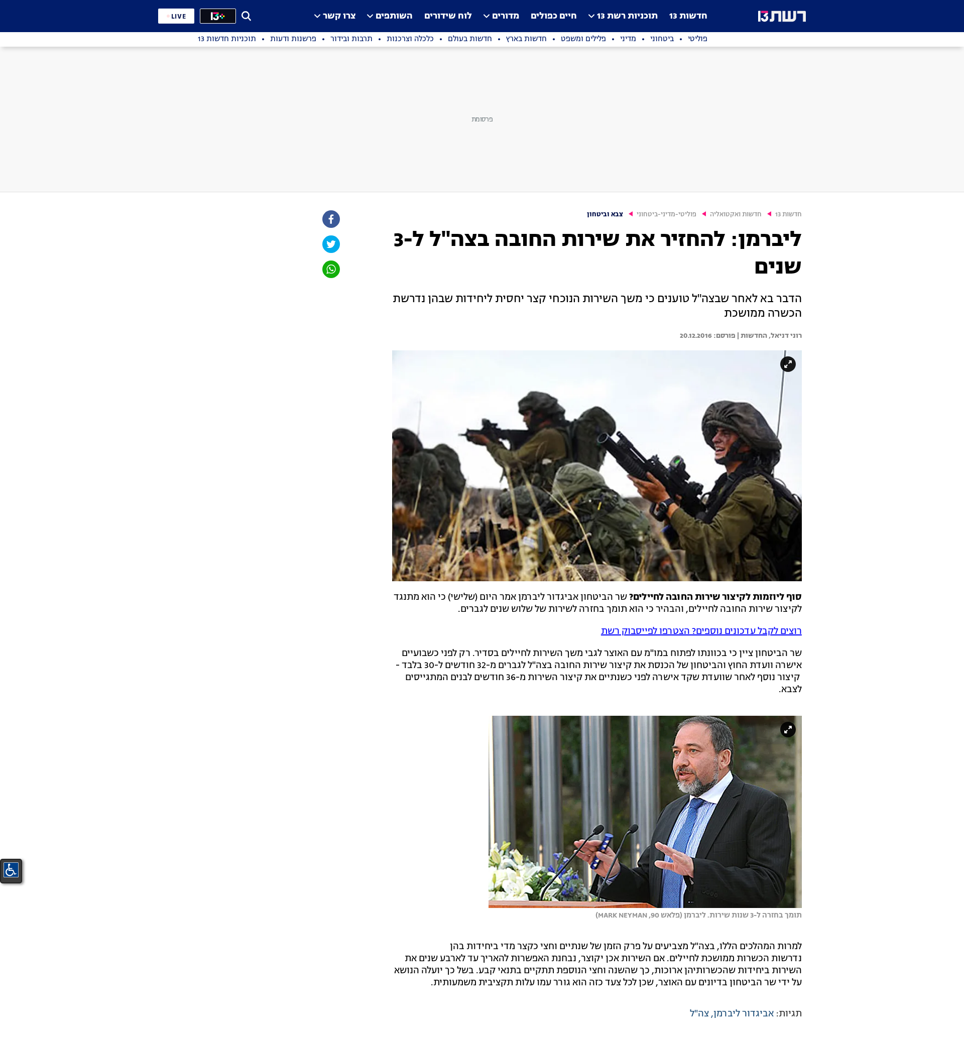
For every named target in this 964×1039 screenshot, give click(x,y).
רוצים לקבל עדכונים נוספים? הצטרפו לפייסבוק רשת (701, 631)
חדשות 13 (688, 16)
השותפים (394, 16)
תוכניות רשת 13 (627, 16)
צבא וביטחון (605, 214)
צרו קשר (339, 16)
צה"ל (699, 1014)
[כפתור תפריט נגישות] (11, 869)
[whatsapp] (330, 269)
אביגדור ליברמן (743, 1014)
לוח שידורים (448, 16)
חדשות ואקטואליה (736, 214)
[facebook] (330, 219)
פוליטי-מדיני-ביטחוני (666, 214)
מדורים (505, 16)
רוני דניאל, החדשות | (769, 335)
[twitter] (330, 244)
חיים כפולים (554, 16)
